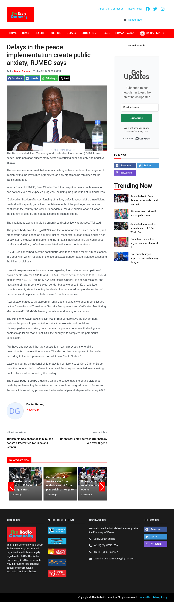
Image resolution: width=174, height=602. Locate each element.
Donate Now (135, 19)
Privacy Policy (134, 8)
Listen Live (152, 33)
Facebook (126, 165)
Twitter (148, 165)
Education (89, 33)
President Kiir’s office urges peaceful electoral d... (144, 243)
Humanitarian (125, 33)
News (25, 33)
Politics (55, 33)
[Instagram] (163, 8)
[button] (11, 487)
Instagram (126, 172)
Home (13, 33)
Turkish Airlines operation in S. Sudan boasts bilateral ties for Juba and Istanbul (30, 443)
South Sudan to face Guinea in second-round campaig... (144, 200)
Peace (106, 33)
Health (39, 33)
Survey (71, 33)
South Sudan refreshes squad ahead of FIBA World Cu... (143, 228)
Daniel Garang (22, 71)
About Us (104, 8)
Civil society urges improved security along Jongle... (144, 258)
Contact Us (117, 8)
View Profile (33, 409)
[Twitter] (155, 8)
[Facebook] (148, 8)
